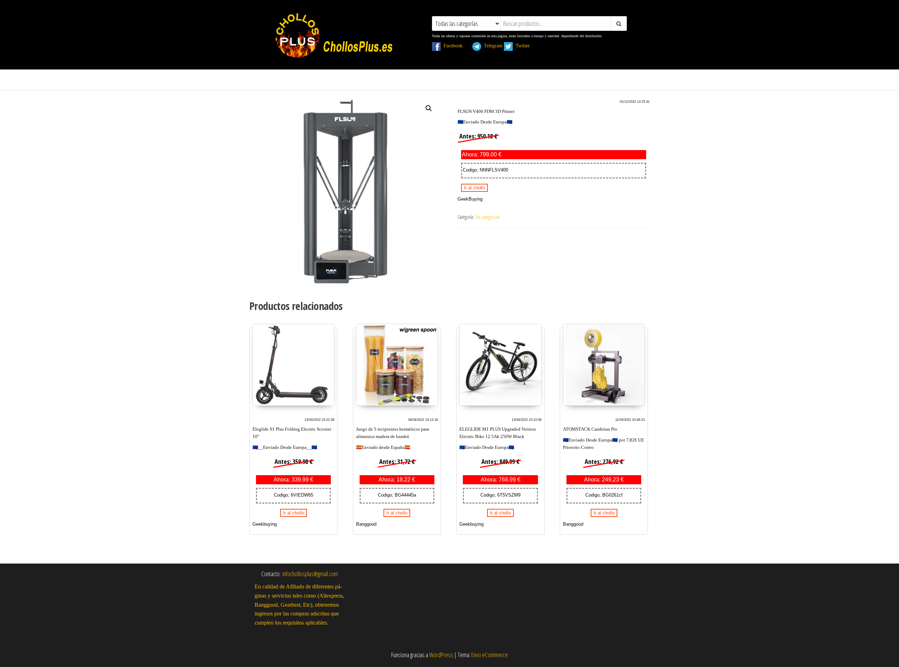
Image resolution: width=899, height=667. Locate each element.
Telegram (492, 45)
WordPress (441, 655)
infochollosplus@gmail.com (310, 574)
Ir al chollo (474, 187)
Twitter (525, 45)
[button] (428, 108)
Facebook (456, 45)
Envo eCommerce (489, 655)
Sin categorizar (487, 217)
